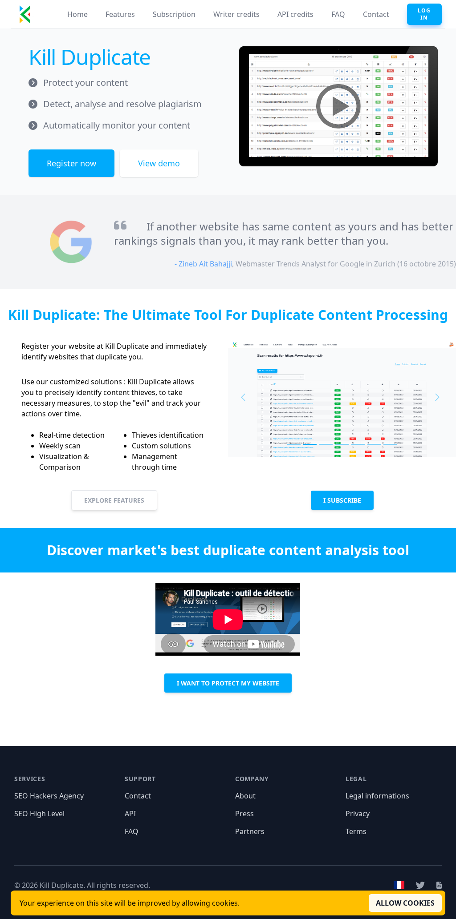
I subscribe (342, 500)
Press (244, 813)
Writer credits (236, 14)
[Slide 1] (294, 444)
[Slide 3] (326, 444)
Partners (250, 831)
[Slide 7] (390, 444)
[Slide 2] (310, 444)
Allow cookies (405, 903)
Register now (71, 163)
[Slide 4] (342, 444)
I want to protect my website (228, 683)
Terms (356, 831)
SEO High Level (39, 813)
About (245, 796)
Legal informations (377, 796)
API (130, 813)
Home (77, 14)
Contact (376, 14)
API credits (295, 14)
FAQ (338, 14)
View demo (159, 163)
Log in (424, 14)
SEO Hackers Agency (49, 796)
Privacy (358, 813)
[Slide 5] (358, 444)
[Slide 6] (374, 444)
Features (120, 14)
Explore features (114, 500)
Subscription (174, 14)
